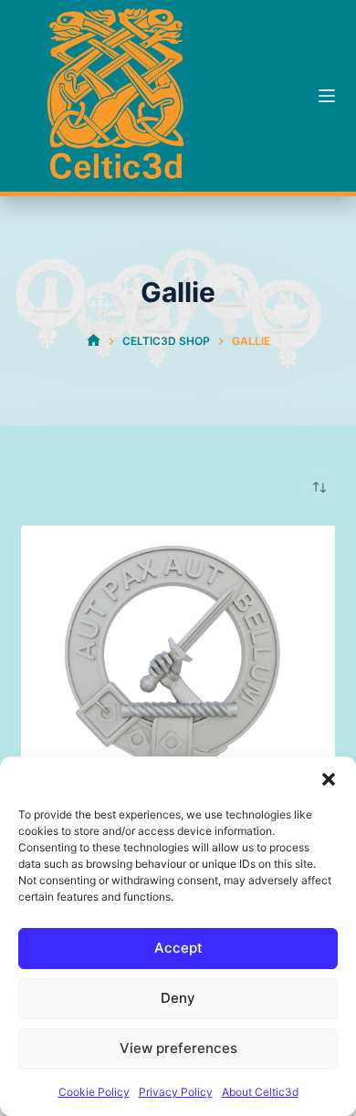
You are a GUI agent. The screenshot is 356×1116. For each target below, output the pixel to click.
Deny (178, 997)
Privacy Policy (176, 1092)
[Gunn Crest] (177, 682)
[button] (328, 779)
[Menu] (327, 96)
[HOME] (93, 341)
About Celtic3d (260, 1092)
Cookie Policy (94, 1092)
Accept (178, 947)
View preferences (178, 1048)
